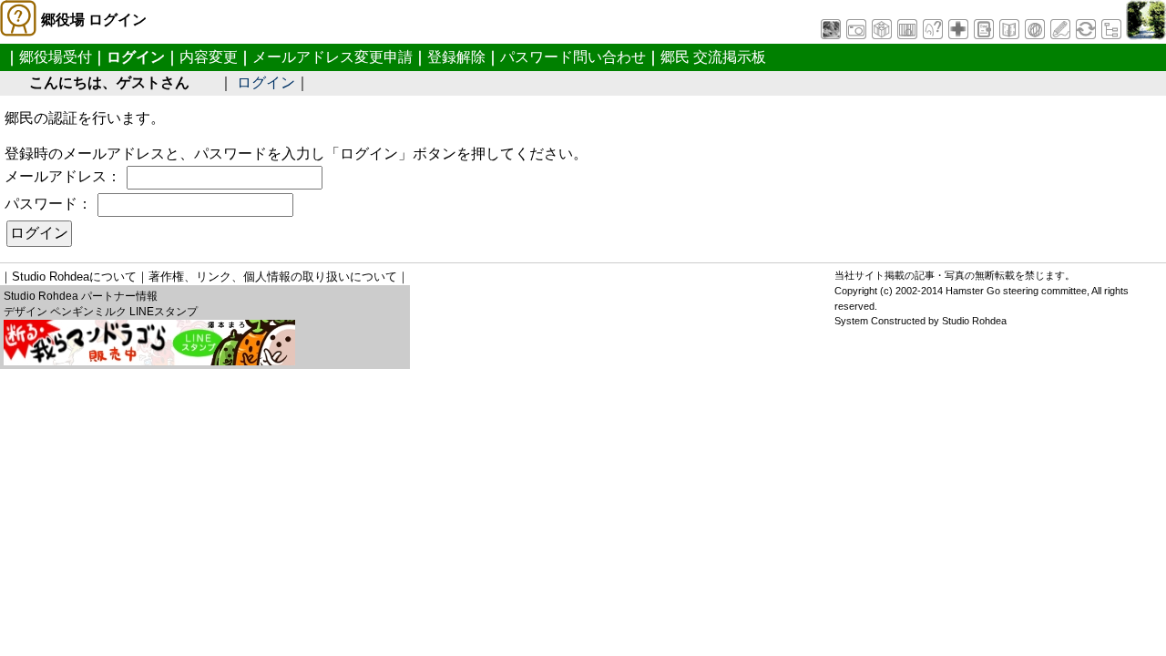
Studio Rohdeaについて (74, 276)
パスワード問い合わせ (573, 57)
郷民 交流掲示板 (713, 57)
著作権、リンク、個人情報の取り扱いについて (272, 276)
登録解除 (456, 57)
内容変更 (208, 57)
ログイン (266, 82)
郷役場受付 (55, 57)
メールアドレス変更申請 (332, 57)
